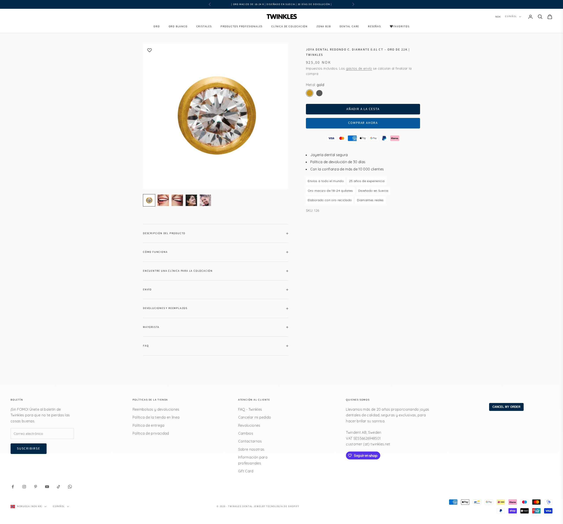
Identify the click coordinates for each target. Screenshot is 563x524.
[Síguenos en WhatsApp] (70, 486)
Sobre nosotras (251, 449)
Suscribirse (28, 448)
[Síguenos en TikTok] (58, 486)
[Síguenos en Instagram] (24, 486)
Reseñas (374, 26)
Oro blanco (178, 26)
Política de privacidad (151, 433)
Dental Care (349, 26)
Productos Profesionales (242, 26)
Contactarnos (250, 441)
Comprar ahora (363, 123)
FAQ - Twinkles (250, 409)
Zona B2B (323, 26)
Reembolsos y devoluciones (156, 409)
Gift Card (246, 471)
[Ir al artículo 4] (191, 200)
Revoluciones (249, 425)
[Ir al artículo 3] (177, 200)
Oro (157, 26)
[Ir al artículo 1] (149, 200)
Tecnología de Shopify (282, 506)
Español (511, 16)
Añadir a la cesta (363, 109)
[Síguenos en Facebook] (13, 486)
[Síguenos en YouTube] (47, 486)
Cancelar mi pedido (254, 417)
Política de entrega (149, 425)
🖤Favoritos (399, 26)
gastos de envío (359, 68)
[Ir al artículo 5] (205, 200)
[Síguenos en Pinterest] (35, 486)
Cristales (204, 26)
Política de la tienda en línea (156, 417)
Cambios (245, 433)
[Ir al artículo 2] (163, 200)
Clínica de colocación (289, 26)
